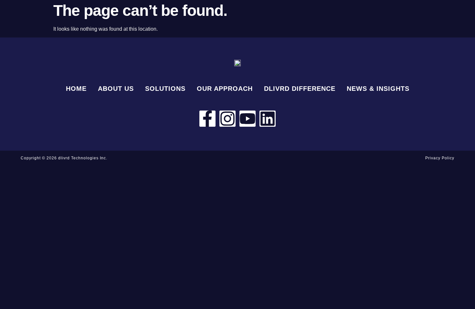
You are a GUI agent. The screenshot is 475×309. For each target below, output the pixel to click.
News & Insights (378, 88)
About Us (116, 88)
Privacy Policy (439, 158)
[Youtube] (247, 119)
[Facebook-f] (207, 119)
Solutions (165, 88)
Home (76, 88)
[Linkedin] (267, 119)
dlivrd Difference (299, 88)
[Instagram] (227, 119)
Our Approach (225, 88)
